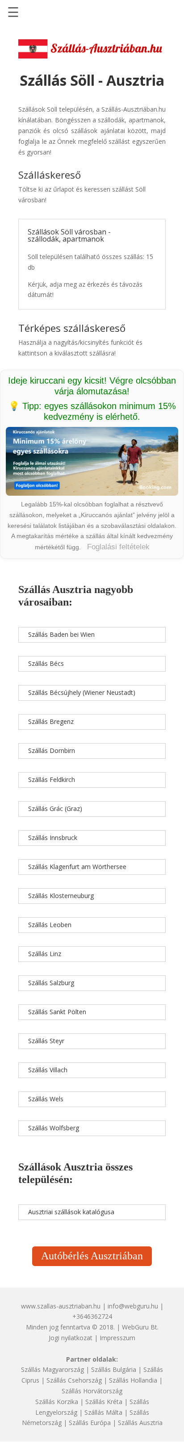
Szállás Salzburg (51, 982)
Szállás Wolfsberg (53, 1128)
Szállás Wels (45, 1099)
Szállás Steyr (46, 1041)
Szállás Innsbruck (52, 837)
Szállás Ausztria (140, 1422)
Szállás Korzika (56, 1401)
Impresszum (117, 1337)
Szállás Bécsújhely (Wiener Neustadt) (81, 692)
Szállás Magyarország (52, 1369)
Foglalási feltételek (118, 547)
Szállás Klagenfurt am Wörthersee (77, 866)
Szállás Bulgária (113, 1369)
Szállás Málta (103, 1412)
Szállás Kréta (103, 1401)
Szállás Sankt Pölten (57, 1011)
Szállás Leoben (49, 924)
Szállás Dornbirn (51, 750)
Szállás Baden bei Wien (61, 634)
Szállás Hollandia (133, 1380)
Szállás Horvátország (92, 1391)
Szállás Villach (47, 1070)
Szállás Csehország (74, 1380)
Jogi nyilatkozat (70, 1337)
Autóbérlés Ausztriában (92, 1256)
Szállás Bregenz (51, 721)
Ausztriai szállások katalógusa (71, 1212)
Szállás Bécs (46, 663)
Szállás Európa (90, 1422)
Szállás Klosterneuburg (61, 895)
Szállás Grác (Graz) (55, 808)
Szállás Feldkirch (51, 779)
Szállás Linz (44, 953)
